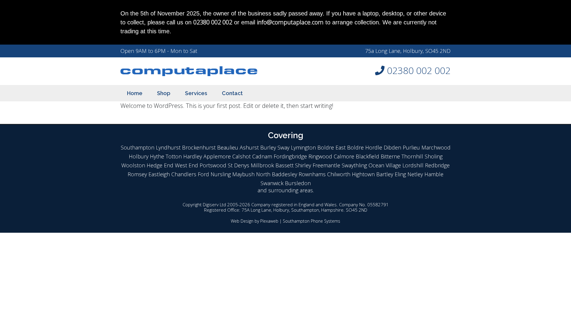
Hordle (373, 147)
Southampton (137, 147)
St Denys (238, 165)
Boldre (325, 147)
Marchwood (436, 147)
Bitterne (390, 156)
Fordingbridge (290, 156)
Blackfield (367, 156)
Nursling (221, 174)
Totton (174, 156)
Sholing (434, 156)
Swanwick (272, 183)
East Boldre (349, 147)
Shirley (303, 165)
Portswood (213, 165)
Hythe (157, 156)
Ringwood (320, 156)
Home (134, 93)
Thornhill (412, 156)
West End (186, 165)
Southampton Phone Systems (311, 221)
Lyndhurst (168, 147)
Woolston (133, 165)
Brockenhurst (199, 147)
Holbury (138, 156)
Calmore (344, 156)
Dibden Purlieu (402, 147)
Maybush (243, 174)
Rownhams (312, 174)
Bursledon (298, 183)
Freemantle (326, 165)
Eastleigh (159, 174)
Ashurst (249, 147)
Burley (268, 147)
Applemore (217, 156)
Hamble (433, 174)
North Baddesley (276, 174)
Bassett (284, 165)
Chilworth (338, 174)
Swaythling (354, 165)
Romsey (137, 174)
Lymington (303, 147)
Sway (283, 147)
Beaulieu (227, 147)
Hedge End (160, 165)
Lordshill (412, 165)
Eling (400, 174)
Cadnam (262, 156)
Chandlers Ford (190, 174)
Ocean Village (384, 165)
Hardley (192, 156)
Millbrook (262, 165)
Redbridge (437, 165)
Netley (415, 174)
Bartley (384, 174)
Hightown (363, 174)
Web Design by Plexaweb (254, 221)
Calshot (241, 156)
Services (196, 93)
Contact (232, 93)
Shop (163, 93)
